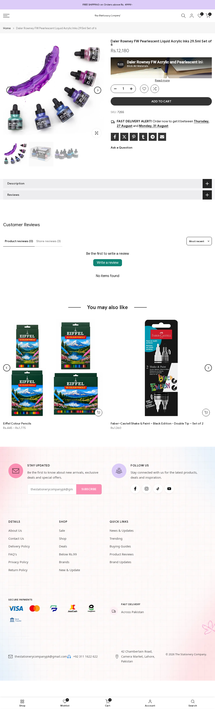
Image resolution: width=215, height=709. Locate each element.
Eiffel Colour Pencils (17, 423)
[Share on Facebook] (115, 137)
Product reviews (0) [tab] (19, 241)
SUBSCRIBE (88, 489)
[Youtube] (169, 488)
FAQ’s (12, 554)
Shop (62, 538)
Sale (62, 530)
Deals (63, 546)
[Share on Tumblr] (143, 137)
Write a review (107, 263)
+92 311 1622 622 (85, 656)
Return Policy (18, 570)
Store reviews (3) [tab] (48, 241)
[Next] (97, 90)
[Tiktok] (158, 488)
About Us (15, 530)
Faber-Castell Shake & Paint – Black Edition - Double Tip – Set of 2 (157, 423)
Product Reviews (122, 554)
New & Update (69, 570)
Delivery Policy (19, 546)
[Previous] (9, 90)
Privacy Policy (18, 562)
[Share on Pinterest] (134, 137)
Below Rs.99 (68, 554)
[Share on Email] (162, 137)
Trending (116, 538)
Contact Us (16, 538)
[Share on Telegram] (152, 137)
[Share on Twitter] (124, 137)
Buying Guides (120, 546)
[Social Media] (135, 488)
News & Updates (122, 530)
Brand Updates (120, 562)
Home (7, 28)
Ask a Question (121, 147)
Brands (64, 562)
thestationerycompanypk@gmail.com (41, 656)
